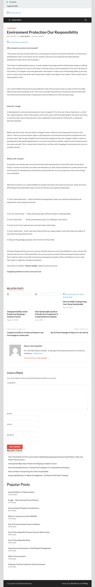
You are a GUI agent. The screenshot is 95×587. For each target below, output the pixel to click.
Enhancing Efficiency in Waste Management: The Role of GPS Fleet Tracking (38, 475)
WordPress (75, 583)
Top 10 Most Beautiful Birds (19, 540)
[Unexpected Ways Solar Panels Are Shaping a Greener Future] (19, 301)
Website (10, 435)
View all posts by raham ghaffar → (36, 358)
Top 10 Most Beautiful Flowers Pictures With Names (29, 532)
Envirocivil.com (26, 583)
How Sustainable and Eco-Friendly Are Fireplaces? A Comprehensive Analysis (46, 314)
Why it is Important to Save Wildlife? (22, 516)
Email (10, 424)
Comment (12, 383)
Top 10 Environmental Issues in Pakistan (24, 524)
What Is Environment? (17, 556)
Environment (11, 28)
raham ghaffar (25, 36)
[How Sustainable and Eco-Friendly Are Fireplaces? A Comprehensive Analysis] (47, 301)
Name (10, 414)
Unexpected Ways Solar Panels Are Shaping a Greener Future (17, 314)
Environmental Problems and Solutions (23, 508)
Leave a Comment (38, 36)
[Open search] (85, 20)
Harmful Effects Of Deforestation (21, 492)
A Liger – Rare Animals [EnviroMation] (23, 500)
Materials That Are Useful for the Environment (26, 564)
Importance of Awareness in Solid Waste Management (29, 548)
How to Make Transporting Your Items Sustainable (75, 302)
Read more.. (38, 353)
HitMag (85, 583)
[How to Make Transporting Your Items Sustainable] (75, 296)
